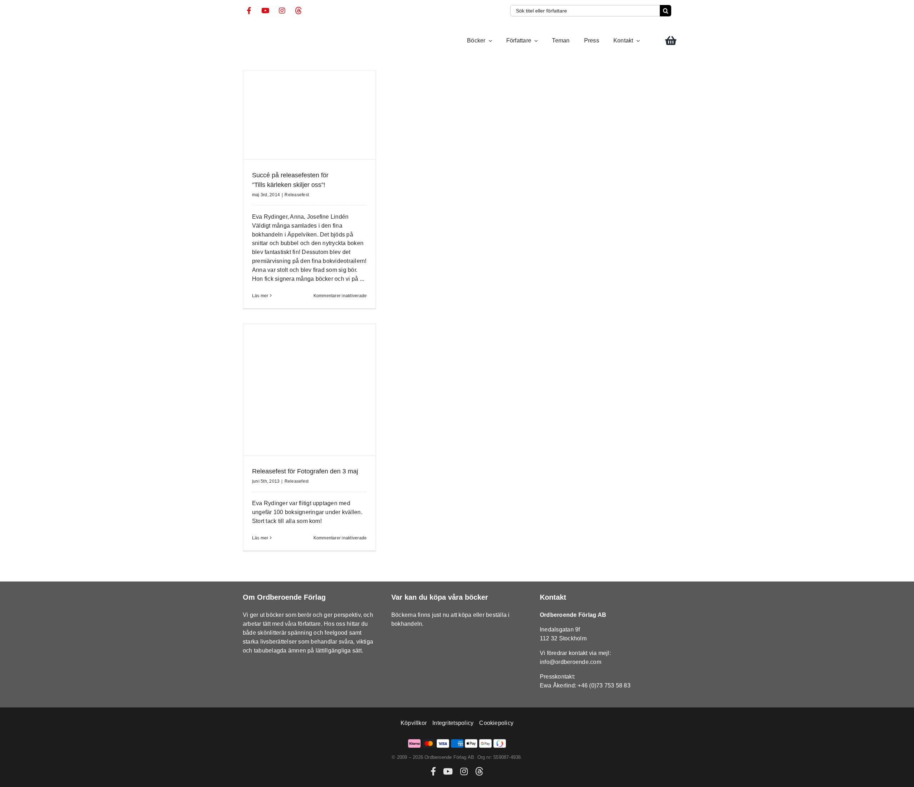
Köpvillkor (414, 723)
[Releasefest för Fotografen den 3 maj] (309, 390)
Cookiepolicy (496, 723)
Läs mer (260, 295)
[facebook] (249, 10)
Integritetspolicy (452, 723)
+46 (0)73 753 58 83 (604, 685)
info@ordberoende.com (570, 662)
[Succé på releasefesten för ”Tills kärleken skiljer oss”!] (309, 115)
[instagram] (282, 10)
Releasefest (297, 194)
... (362, 279)
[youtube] (265, 10)
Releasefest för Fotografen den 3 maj (305, 471)
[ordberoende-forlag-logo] (256, 30)
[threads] (298, 10)
